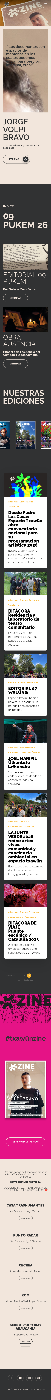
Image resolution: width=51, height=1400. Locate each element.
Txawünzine (13, 507)
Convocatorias (26, 502)
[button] (45, 4)
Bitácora (24, 600)
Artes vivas (13, 502)
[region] (25, 438)
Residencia (34, 600)
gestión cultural (15, 917)
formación (34, 912)
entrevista (13, 752)
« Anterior (10, 975)
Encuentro (24, 822)
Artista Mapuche (27, 748)
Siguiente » (28, 980)
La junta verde (15, 827)
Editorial (12, 682)
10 (19, 980)
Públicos (22, 682)
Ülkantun (36, 752)
